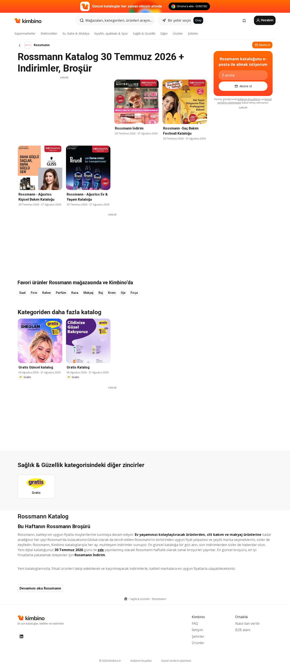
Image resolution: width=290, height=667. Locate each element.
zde (101, 549)
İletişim (197, 630)
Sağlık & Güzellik (144, 33)
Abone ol (264, 45)
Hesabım (266, 20)
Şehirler (193, 33)
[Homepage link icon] (125, 599)
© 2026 (110, 661)
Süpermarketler (24, 33)
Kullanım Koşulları (141, 661)
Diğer (164, 33)
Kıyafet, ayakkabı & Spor (111, 33)
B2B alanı (242, 630)
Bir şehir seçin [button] (179, 20)
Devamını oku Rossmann (40, 588)
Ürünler (178, 33)
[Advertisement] (64, 109)
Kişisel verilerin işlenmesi (176, 661)
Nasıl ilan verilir (247, 623)
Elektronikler (49, 33)
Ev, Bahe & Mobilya (75, 33)
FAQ (195, 623)
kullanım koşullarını (249, 99)
